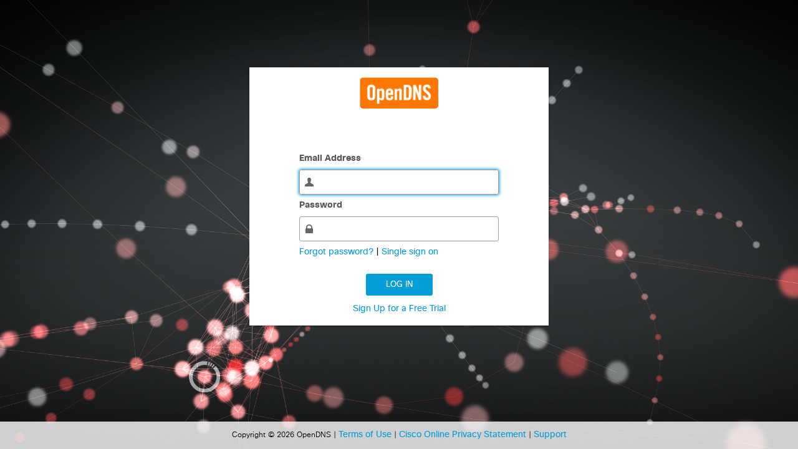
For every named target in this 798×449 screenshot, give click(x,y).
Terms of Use (366, 434)
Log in (399, 285)
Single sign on (410, 252)
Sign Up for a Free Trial (399, 308)
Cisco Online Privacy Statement (464, 434)
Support (550, 434)
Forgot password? (337, 252)
